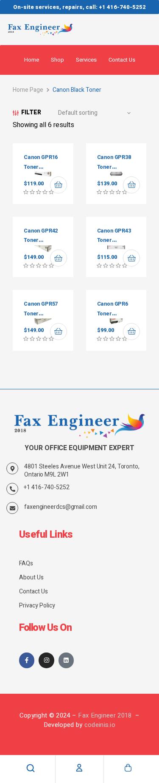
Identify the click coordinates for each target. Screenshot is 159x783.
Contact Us (122, 60)
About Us (31, 577)
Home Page (28, 89)
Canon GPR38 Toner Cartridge (114, 166)
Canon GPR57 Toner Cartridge (41, 313)
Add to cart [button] (58, 184)
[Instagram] (46, 660)
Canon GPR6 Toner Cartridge (112, 313)
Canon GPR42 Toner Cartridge (41, 240)
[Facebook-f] (26, 660)
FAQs (26, 563)
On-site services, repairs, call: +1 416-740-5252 (79, 7)
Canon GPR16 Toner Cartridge (41, 166)
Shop (57, 60)
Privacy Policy (37, 605)
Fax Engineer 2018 (105, 715)
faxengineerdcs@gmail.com (60, 506)
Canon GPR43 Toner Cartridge (114, 240)
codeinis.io (99, 724)
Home (31, 60)
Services (86, 60)
